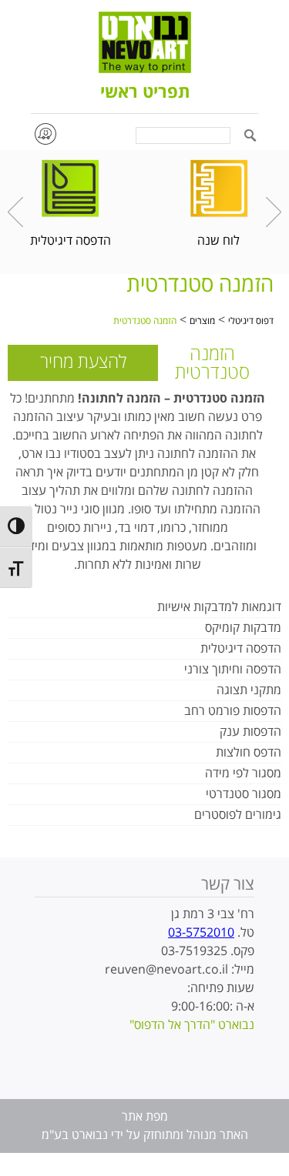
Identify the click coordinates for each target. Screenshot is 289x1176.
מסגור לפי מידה (243, 773)
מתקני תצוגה (249, 690)
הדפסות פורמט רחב (232, 711)
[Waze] (44, 133)
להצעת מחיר (83, 362)
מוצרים (202, 321)
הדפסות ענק (250, 732)
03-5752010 (201, 932)
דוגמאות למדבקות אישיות (219, 607)
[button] (250, 136)
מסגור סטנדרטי (243, 794)
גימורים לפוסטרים (237, 815)
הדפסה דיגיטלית (240, 648)
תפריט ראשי (145, 93)
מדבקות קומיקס (243, 628)
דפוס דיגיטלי (251, 321)
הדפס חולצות (248, 752)
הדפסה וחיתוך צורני (232, 669)
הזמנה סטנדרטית (144, 321)
